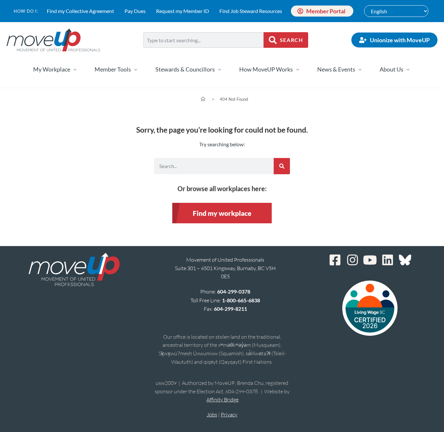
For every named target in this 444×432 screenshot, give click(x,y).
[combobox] (203, 40)
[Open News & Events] (360, 69)
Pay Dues (135, 11)
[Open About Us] (408, 69)
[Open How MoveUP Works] (297, 69)
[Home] (203, 99)
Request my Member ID (182, 11)
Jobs (212, 414)
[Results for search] (203, 51)
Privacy (229, 414)
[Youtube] (369, 260)
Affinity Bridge (222, 399)
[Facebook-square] (334, 260)
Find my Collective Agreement (80, 11)
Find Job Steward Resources (250, 11)
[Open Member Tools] (135, 69)
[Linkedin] (387, 260)
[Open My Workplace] (75, 69)
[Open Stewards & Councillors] (219, 69)
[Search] (282, 166)
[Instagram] (352, 260)
